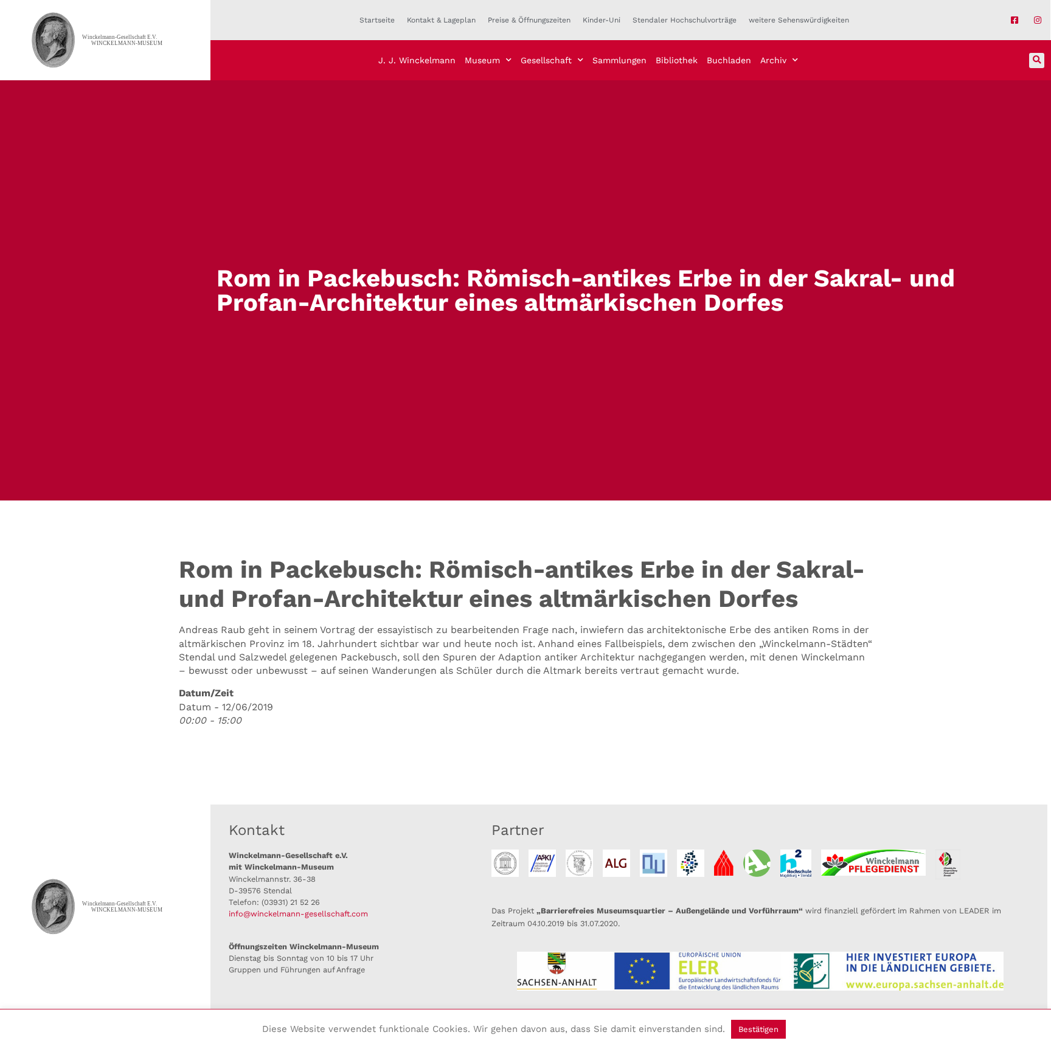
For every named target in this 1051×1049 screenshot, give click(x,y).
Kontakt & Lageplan (441, 20)
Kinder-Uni (601, 20)
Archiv (773, 60)
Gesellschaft (546, 60)
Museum (482, 60)
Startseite (377, 20)
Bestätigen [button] (758, 1029)
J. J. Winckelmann (417, 60)
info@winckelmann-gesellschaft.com (298, 913)
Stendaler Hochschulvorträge (685, 20)
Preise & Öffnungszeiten (529, 20)
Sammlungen (619, 60)
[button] (1036, 60)
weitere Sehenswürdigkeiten (799, 20)
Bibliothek (677, 60)
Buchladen (729, 60)
